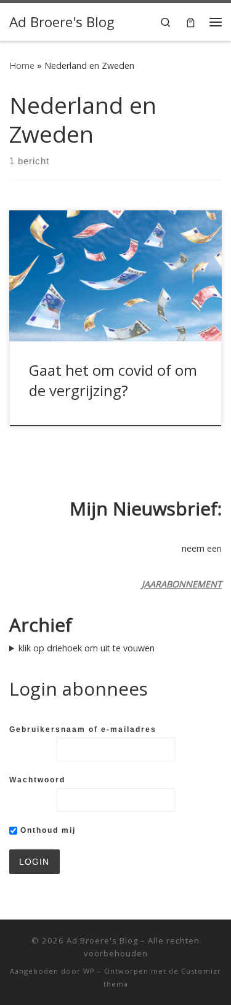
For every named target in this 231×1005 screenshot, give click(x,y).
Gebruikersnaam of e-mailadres (82, 729)
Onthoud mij (46, 830)
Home (21, 65)
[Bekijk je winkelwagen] (190, 22)
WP (89, 970)
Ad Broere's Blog (102, 940)
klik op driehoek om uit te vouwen (86, 648)
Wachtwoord (37, 780)
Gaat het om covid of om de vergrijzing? (113, 380)
